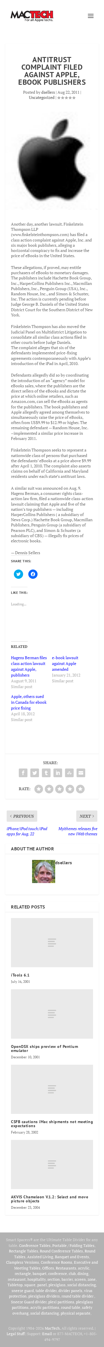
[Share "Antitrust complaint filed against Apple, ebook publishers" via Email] (81, 773)
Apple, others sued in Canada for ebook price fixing (29, 702)
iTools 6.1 (20, 975)
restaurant (17, 1279)
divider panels (70, 1290)
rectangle (23, 1273)
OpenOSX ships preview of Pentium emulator (44, 1048)
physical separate (75, 1313)
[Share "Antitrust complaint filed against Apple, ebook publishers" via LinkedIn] (58, 773)
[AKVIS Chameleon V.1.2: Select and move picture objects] (52, 1164)
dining (82, 1273)
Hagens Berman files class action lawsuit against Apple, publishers (29, 666)
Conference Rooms (56, 1262)
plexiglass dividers (44, 1296)
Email (47, 1333)
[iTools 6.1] (52, 942)
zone (92, 1279)
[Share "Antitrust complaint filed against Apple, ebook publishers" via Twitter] (34, 773)
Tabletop (15, 1284)
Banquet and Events (72, 1256)
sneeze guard (23, 1290)
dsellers (48, 92)
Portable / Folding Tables (73, 1245)
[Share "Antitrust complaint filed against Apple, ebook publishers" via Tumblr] (46, 773)
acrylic (83, 1268)
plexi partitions (61, 1301)
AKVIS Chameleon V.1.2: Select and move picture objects (49, 1199)
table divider (46, 1290)
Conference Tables (35, 1245)
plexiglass (57, 1284)
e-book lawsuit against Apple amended (65, 663)
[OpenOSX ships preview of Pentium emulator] (52, 1013)
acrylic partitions (44, 1307)
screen (80, 1279)
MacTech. (53, 1328)
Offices (48, 1268)
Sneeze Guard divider (29, 1301)
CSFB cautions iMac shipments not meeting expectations (52, 1123)
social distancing (81, 1284)
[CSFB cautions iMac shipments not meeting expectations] (52, 1089)
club (72, 1273)
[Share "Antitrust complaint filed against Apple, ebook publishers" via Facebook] (23, 773)
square (30, 1284)
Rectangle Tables (23, 1251)
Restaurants (66, 1268)
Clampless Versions (22, 1262)
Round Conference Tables (61, 1251)
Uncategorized (42, 97)
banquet (40, 1273)
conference (57, 1273)
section (53, 1279)
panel (42, 1284)
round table (70, 1307)
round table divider (78, 1296)
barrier (67, 1279)
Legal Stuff (16, 1333)
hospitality (36, 1279)
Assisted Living (40, 1256)
